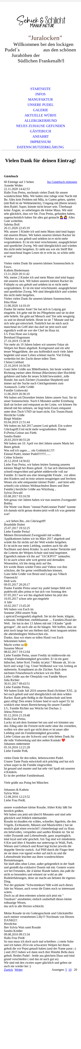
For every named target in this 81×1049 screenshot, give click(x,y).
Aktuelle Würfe (40, 115)
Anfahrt (40, 136)
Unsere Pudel (41, 105)
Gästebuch (40, 131)
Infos (40, 94)
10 (70, 969)
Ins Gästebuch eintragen (62, 182)
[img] (40, 21)
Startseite (40, 89)
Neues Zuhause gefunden (40, 126)
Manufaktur (40, 99)
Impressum (40, 142)
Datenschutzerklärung (40, 147)
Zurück (8, 969)
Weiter (19, 969)
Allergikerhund (40, 121)
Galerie (40, 110)
